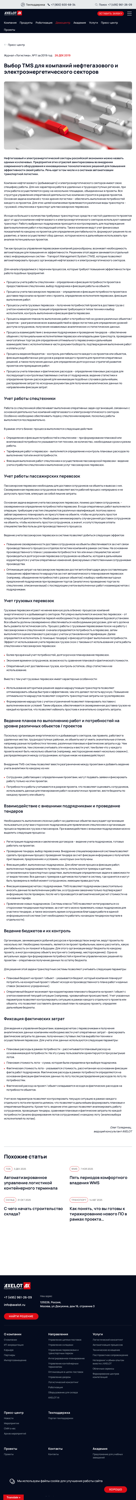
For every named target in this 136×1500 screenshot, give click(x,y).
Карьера (8, 1349)
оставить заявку (110, 13)
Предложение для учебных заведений (108, 1456)
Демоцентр (63, 22)
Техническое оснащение (106, 1349)
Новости (8, 1418)
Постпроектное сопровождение (110, 1355)
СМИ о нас (10, 1428)
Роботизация (44, 22)
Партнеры (9, 1355)
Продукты (26, 22)
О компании (10, 1339)
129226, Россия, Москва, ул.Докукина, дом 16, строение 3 (67, 1304)
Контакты (53, 1454)
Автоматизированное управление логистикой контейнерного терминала (31, 1183)
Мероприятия (11, 1423)
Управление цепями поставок (64, 1339)
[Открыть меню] (129, 13)
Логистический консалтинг (63, 1382)
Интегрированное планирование (66, 1358)
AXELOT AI (53, 1397)
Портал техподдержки (60, 1418)
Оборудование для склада (63, 1392)
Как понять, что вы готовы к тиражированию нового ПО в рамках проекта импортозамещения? (98, 1214)
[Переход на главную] (13, 13)
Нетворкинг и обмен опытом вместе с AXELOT (108, 1362)
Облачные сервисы (103, 1368)
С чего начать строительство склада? (33, 1211)
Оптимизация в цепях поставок (65, 1371)
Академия (79, 22)
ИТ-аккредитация (14, 1344)
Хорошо (115, 1489)
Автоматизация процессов (108, 1344)
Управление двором (59, 1377)
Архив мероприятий (15, 1433)
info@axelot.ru (14, 1305)
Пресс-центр (109, 22)
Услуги (93, 22)
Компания (10, 22)
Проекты (9, 30)
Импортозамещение (15, 1360)
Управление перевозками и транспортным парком (63, 1351)
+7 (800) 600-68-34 (63, 4)
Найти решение (21, 1316)
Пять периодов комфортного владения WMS (98, 1180)
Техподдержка (35, 4)
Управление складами (60, 1344)
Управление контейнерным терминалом (63, 1365)
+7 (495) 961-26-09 (120, 4)
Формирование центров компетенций (106, 1375)
